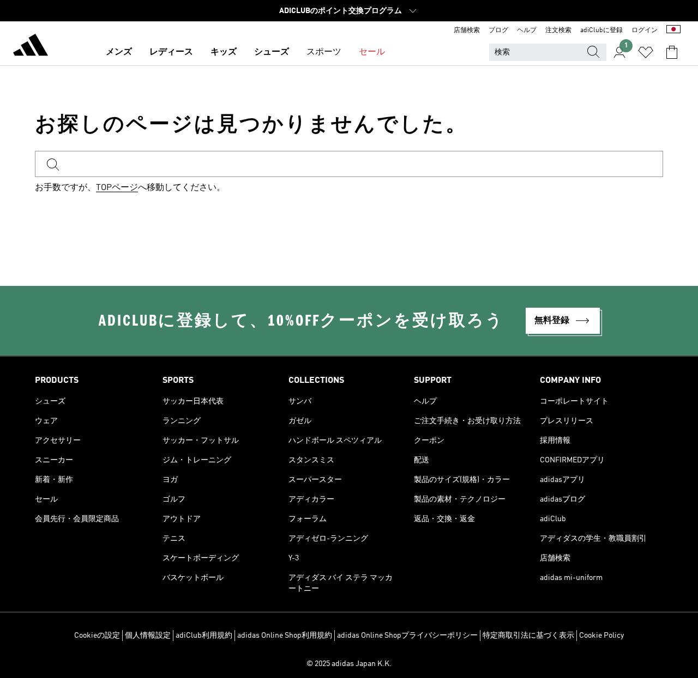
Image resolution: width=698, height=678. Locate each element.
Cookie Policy (601, 635)
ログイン (644, 30)
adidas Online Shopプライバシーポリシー (407, 635)
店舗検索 (467, 30)
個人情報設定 (148, 635)
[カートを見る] (672, 52)
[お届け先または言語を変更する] (673, 30)
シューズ (271, 52)
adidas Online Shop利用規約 (284, 635)
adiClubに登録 (601, 30)
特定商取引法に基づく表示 (528, 635)
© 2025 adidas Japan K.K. (349, 664)
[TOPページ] (30, 47)
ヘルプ (527, 30)
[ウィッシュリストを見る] (646, 52)
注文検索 (558, 30)
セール (372, 52)
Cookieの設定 (97, 635)
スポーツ (323, 52)
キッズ (223, 52)
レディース (171, 52)
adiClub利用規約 (204, 635)
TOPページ (117, 188)
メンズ (119, 52)
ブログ (498, 30)
